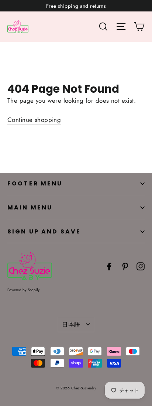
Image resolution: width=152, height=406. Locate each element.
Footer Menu (35, 183)
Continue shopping (34, 119)
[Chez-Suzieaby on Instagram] (141, 266)
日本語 (71, 324)
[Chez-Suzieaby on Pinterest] (125, 266)
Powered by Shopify (23, 290)
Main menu (29, 207)
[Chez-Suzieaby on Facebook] (109, 266)
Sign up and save (44, 231)
